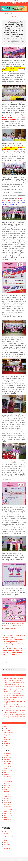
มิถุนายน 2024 (7, 802)
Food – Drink (7, 734)
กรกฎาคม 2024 (8, 800)
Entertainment (7, 730)
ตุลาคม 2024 (7, 795)
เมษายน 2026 (7, 761)
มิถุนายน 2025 (7, 780)
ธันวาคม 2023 (7, 813)
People (5, 736)
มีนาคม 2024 (7, 808)
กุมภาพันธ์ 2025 (8, 787)
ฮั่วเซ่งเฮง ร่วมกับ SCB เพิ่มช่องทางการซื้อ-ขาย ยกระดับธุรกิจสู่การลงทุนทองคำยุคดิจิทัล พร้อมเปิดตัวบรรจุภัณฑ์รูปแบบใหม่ (14, 688)
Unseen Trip (7, 743)
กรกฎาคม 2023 (8, 823)
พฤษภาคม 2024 (8, 804)
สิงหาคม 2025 (7, 776)
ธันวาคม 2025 (7, 768)
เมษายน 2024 (7, 806)
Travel (5, 741)
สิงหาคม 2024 (7, 798)
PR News (7, 40)
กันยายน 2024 (7, 796)
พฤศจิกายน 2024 (8, 793)
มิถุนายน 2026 (7, 757)
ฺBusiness (6, 745)
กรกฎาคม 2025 (8, 778)
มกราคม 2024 (7, 811)
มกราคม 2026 (7, 767)
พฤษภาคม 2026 (8, 759)
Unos (12, 859)
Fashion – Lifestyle (8, 732)
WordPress (20, 859)
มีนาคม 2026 (7, 763)
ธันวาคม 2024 (7, 791)
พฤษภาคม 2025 (8, 782)
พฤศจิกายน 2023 (8, 815)
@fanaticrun (18, 625)
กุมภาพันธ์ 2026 (8, 765)
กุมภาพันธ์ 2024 (8, 810)
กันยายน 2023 (7, 819)
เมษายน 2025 (7, 783)
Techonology (7, 739)
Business (6, 728)
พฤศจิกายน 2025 (8, 770)
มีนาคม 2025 (7, 785)
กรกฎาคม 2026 (8, 755)
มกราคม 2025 (7, 789)
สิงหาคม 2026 (7, 753)
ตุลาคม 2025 (7, 772)
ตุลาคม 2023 (7, 817)
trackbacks (20, 661)
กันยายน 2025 (7, 774)
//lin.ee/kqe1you (11, 628)
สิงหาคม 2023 (7, 821)
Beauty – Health (8, 726)
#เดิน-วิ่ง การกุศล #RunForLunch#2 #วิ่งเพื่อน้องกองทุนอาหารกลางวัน (14, 41)
